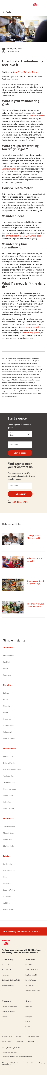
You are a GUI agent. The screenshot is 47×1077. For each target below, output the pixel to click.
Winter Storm (8, 909)
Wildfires (6, 903)
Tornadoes (7, 896)
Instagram (28, 1017)
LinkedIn (28, 1022)
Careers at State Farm (9, 1006)
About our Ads (7, 1036)
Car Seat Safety (9, 827)
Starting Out (8, 757)
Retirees (5, 1017)
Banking (6, 662)
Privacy (18, 1036)
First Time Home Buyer (12, 770)
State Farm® (25, 72)
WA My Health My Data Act (11, 1048)
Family (5, 669)
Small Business (9, 739)
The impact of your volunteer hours (35, 605)
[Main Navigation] (5, 4)
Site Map (31, 1041)
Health (5, 713)
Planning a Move (9, 789)
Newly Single (8, 795)
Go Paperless (29, 985)
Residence (7, 675)
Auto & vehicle (8, 656)
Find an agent (20, 494)
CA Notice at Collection (9, 1052)
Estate (5, 700)
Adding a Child (8, 776)
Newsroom (5, 975)
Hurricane (7, 883)
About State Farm (8, 970)
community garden (31, 333)
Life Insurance (8, 726)
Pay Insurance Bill (31, 975)
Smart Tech (7, 839)
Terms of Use (6, 1041)
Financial (6, 706)
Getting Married (9, 763)
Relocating (7, 802)
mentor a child (32, 327)
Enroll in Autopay (31, 980)
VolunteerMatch (9, 169)
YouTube (28, 1027)
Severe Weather (9, 890)
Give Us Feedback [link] (8, 985)
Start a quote (20, 453)
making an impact (35, 116)
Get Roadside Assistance (33, 970)
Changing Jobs (9, 783)
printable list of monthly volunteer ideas (23, 236)
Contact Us (5, 965)
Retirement (7, 732)
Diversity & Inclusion (8, 1011)
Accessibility (20, 1041)
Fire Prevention (9, 871)
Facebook (28, 1006)
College (6, 693)
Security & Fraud (34, 1036)
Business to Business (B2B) (11, 980)
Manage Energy (9, 833)
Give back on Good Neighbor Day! (35, 582)
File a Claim (29, 965)
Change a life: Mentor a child (33, 536)
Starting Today (8, 846)
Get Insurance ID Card (32, 990)
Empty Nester (8, 808)
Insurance (7, 719)
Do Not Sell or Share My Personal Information (17, 1056)
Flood (5, 877)
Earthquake (7, 864)
